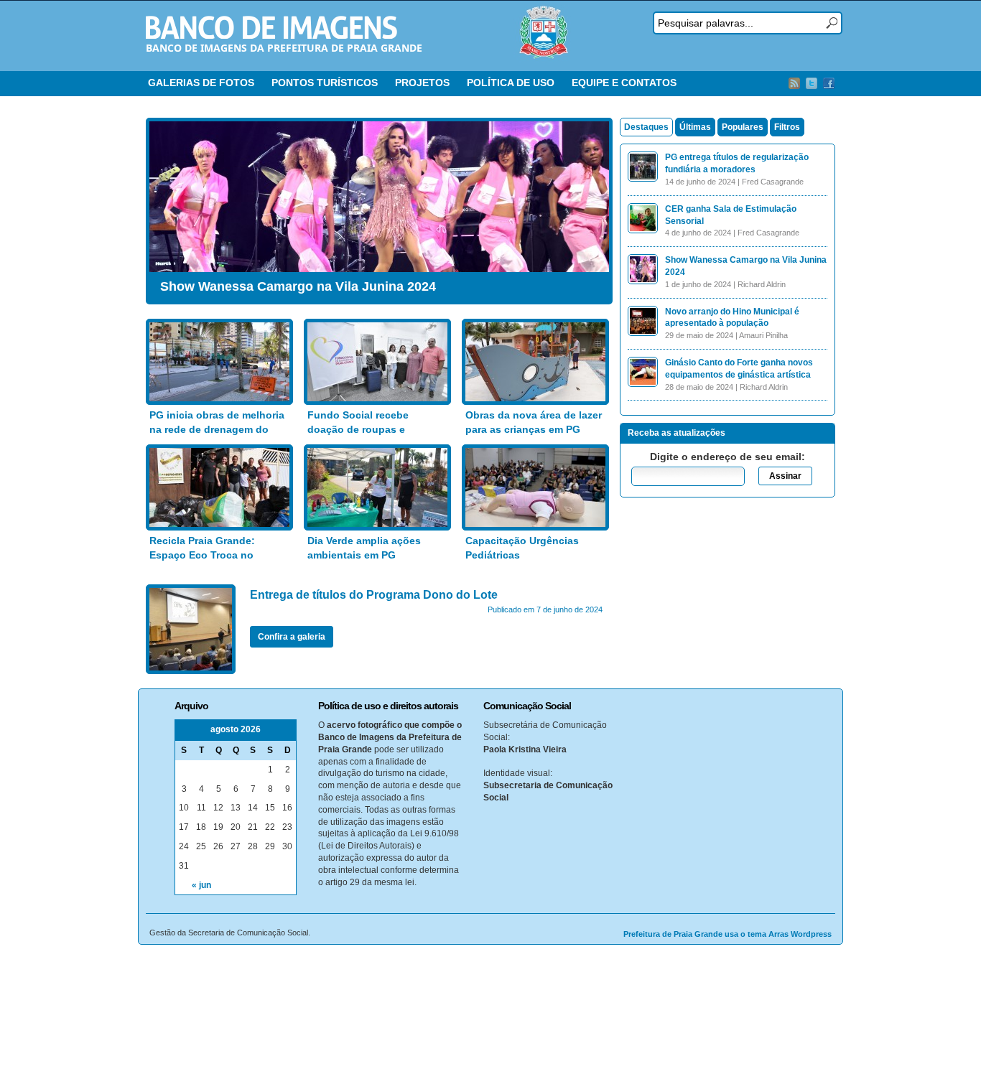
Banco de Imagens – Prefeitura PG (271, 27)
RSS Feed (794, 83)
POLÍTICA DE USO (510, 82)
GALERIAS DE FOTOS (201, 82)
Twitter (811, 83)
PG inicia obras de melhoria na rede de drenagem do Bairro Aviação (216, 429)
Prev (164, 207)
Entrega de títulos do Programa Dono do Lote (374, 595)
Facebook (828, 83)
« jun (201, 885)
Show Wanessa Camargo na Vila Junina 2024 (298, 286)
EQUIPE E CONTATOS (624, 82)
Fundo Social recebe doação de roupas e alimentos (358, 429)
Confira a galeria (291, 637)
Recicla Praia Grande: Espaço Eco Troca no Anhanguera (202, 554)
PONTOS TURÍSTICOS (324, 82)
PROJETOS (422, 82)
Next (594, 207)
